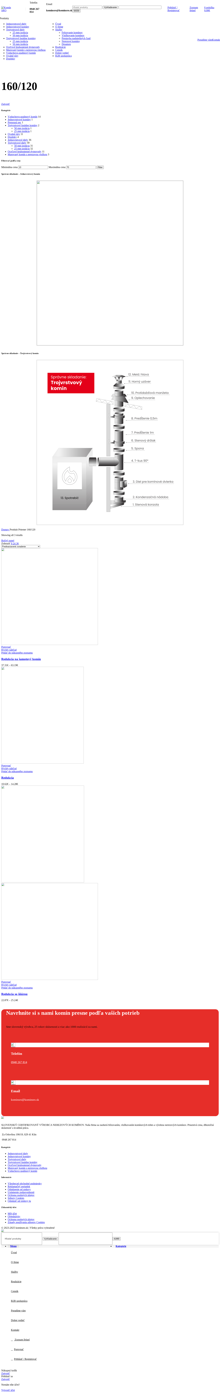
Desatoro (66, 44)
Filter (100, 167)
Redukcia (7, 777)
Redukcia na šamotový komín (21, 659)
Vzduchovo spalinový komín (22, 1171)
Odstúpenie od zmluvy (19, 1189)
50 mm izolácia (20, 35)
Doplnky (12, 137)
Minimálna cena (9, 167)
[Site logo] (8, 10)
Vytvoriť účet (8, 1390)
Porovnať (19, 1349)
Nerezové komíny (71, 41)
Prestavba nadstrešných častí (76, 38)
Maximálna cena (57, 167)
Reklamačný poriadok (19, 1186)
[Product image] (49, 979)
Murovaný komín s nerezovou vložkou (27, 154)
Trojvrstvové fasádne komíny (22, 125)
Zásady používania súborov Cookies (26, 1222)
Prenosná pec (14, 122)
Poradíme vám (204, 39)
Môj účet (12, 1213)
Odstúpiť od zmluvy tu (19, 1201)
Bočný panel (7, 540)
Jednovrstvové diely (18, 140)
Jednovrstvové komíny (19, 119)
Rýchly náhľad (9, 649)
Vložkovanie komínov (73, 35)
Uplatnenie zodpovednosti (21, 1192)
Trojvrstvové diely (17, 142)
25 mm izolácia (20, 32)
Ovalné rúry (14, 134)
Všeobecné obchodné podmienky (25, 1183)
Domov (5, 529)
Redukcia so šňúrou (14, 994)
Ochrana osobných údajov (21, 1195)
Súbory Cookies (16, 1198)
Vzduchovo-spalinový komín (22, 116)
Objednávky (14, 1216)
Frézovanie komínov (72, 32)
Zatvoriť (5, 104)
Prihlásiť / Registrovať (25, 1359)
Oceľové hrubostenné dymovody (24, 151)
